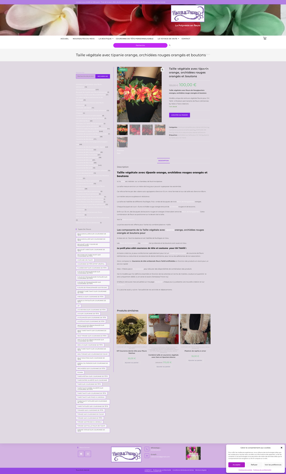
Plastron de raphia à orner (195, 351)
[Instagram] (88, 454)
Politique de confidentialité (262, 470)
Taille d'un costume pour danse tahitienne (190, 132)
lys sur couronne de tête (88, 313)
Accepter (236, 465)
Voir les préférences (273, 465)
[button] (281, 448)
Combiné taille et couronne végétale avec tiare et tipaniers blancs (163, 356)
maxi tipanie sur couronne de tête (91, 336)
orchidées (144, 243)
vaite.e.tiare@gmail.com (160, 457)
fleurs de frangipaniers (185, 202)
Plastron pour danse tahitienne (201, 347)
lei (78, 306)
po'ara (80, 372)
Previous (120, 150)
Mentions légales (200, 470)
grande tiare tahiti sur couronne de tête (91, 292)
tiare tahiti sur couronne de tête (91, 393)
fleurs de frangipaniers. (191, 212)
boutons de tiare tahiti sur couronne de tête (89, 255)
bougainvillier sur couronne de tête (91, 239)
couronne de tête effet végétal (91, 264)
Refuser (254, 465)
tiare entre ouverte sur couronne (92, 380)
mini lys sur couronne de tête (90, 345)
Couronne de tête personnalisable (135, 39)
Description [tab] (163, 160)
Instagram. (121, 285)
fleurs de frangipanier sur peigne (92, 287)
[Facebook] (81, 454)
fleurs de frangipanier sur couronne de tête (89, 282)
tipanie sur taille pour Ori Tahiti (91, 426)
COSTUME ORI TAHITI (124, 347)
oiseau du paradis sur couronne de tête (92, 363)
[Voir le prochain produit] (208, 68)
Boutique (206, 54)
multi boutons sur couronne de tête (91, 358)
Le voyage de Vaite (167, 39)
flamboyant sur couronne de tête (92, 268)
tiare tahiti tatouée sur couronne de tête (92, 401)
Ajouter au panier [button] (132, 362)
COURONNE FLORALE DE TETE (138, 347)
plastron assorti (128, 219)
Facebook (158, 282)
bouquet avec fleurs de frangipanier (87, 244)
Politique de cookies (245, 470)
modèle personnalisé (177, 253)
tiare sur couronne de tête (89, 384)
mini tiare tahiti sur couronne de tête (91, 349)
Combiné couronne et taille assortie (182, 130)
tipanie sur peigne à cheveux (89, 422)
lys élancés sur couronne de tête (91, 317)
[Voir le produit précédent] (204, 68)
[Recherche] (169, 45)
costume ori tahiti (85, 260)
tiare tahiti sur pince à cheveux (90, 397)
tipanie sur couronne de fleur (90, 414)
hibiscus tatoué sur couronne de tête (91, 301)
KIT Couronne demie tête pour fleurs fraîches (132, 352)
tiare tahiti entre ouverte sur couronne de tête (90, 388)
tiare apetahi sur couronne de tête (92, 376)
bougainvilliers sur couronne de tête (91, 234)
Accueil (65, 39)
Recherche (80, 72)
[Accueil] (200, 54)
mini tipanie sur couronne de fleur (92, 354)
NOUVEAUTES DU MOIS (83, 39)
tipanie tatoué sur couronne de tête (91, 430)
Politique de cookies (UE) (153, 471)
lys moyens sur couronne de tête (91, 310)
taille (123, 181)
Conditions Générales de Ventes (183, 470)
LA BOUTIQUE (105, 39)
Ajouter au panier (179, 115)
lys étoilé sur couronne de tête (90, 321)
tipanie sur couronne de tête (89, 418)
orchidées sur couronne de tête (91, 368)
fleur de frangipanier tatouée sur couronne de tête (92, 277)
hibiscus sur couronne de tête (90, 296)
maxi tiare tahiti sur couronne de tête (91, 331)
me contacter (138, 269)
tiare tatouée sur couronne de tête (92, 406)
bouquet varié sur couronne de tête (91, 250)
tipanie (170, 230)
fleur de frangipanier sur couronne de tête (88, 272)
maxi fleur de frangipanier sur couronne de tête (90, 325)
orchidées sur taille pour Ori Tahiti (190, 135)
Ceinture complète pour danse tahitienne (193, 127)
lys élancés (174, 207)
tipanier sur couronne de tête (90, 410)
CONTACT (186, 39)
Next (119, 153)
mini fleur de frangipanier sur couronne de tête (90, 340)
